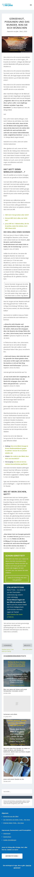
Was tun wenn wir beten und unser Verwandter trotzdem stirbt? (15, 690)
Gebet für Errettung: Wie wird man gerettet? (17, 579)
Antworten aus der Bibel (10, 816)
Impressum (6, 833)
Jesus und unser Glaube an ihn (14, 779)
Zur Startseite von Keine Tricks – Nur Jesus (16, 820)
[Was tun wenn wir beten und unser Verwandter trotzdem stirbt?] (17, 673)
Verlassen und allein (10, 714)
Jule (17, 31)
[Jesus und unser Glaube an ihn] (17, 766)
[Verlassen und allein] (17, 704)
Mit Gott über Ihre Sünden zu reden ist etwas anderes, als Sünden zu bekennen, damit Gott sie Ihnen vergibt (17, 750)
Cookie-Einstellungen (9, 840)
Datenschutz (7, 837)
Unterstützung (12, 856)
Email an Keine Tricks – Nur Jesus (13, 823)
